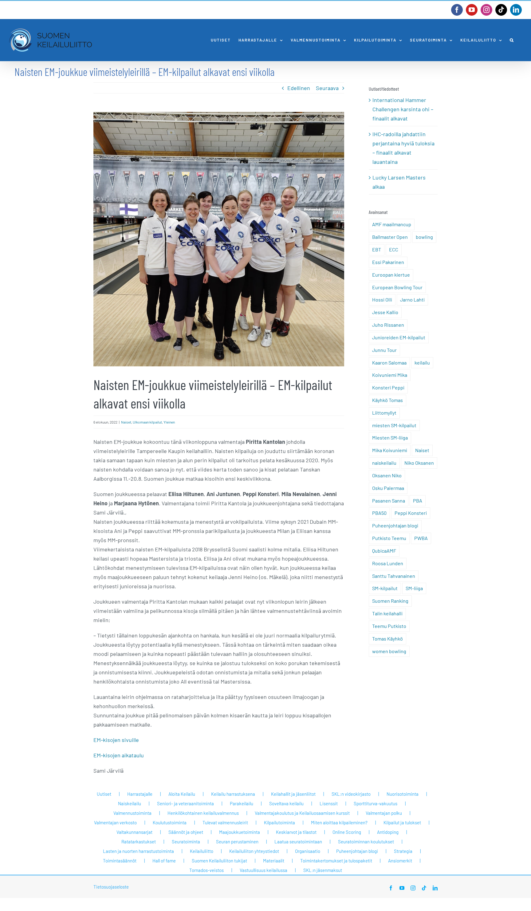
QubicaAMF (384, 551)
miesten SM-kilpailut (394, 425)
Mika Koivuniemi (389, 450)
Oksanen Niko (387, 475)
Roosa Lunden (387, 563)
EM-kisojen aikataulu (118, 755)
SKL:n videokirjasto (351, 794)
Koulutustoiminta (170, 822)
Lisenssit (329, 803)
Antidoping (388, 832)
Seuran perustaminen (237, 841)
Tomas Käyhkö (387, 638)
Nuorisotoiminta (403, 794)
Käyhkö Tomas (387, 400)
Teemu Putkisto (389, 626)
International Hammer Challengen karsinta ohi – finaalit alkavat (402, 109)
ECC (393, 249)
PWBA (421, 538)
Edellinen (298, 88)
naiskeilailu (384, 463)
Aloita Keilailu (181, 794)
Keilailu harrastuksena (233, 794)
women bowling (389, 651)
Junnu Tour (384, 350)
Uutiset (104, 794)
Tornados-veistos (206, 870)
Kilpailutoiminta (279, 822)
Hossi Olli (382, 299)
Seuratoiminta (186, 841)
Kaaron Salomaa (389, 362)
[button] (512, 40)
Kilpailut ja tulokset (402, 822)
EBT (376, 249)
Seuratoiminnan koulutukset (366, 841)
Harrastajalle (139, 794)
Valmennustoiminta (132, 813)
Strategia (403, 851)
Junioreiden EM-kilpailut (398, 337)
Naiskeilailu (129, 803)
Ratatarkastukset (138, 841)
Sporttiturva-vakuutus (375, 803)
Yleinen (169, 422)
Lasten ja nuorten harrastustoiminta (138, 851)
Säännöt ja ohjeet (185, 832)
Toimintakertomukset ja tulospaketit (336, 860)
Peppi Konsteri (411, 513)
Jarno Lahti (412, 299)
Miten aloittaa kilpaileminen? (339, 822)
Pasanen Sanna (388, 500)
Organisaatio (307, 851)
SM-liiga (414, 588)
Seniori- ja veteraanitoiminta (185, 803)
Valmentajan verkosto (115, 822)
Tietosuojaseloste (111, 886)
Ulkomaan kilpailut (147, 422)
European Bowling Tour (397, 287)
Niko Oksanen (419, 463)
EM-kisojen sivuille (116, 739)
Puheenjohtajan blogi (395, 525)
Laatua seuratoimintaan (298, 841)
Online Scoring (346, 832)
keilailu (422, 362)
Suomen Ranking (390, 601)
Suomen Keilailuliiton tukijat (219, 860)
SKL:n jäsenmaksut (322, 870)
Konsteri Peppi (388, 387)
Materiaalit (273, 860)
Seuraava (327, 88)
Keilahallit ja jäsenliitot (293, 794)
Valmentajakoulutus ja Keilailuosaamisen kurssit (302, 813)
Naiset (126, 422)
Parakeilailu (241, 803)
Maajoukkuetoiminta (239, 832)
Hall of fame (164, 860)
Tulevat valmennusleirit (225, 822)
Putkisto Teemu (389, 538)
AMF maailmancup (391, 224)
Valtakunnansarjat (134, 832)
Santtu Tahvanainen (393, 576)
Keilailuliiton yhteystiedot (254, 851)
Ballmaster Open (390, 237)
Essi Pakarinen (388, 262)
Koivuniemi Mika (389, 375)
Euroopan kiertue (391, 275)
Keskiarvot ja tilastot (296, 832)
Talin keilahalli (387, 613)
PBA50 (379, 513)
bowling (424, 237)
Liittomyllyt (384, 413)
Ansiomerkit (400, 860)
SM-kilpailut (385, 588)
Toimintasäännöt (119, 860)
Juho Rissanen (388, 325)
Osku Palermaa (388, 488)
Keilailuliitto (201, 851)
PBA (417, 500)
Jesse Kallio (385, 312)
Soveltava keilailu (286, 803)
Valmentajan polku (384, 813)
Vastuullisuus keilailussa (263, 870)
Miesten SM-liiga (390, 437)
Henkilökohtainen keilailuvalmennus (203, 813)
